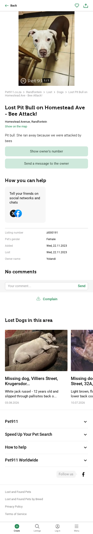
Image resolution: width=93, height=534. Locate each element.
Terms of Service (16, 514)
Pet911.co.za (13, 92)
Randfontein (34, 92)
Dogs (60, 92)
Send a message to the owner (46, 164)
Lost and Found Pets (18, 492)
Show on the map (16, 126)
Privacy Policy (14, 506)
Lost (49, 92)
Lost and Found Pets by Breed (24, 499)
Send (81, 286)
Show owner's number (46, 151)
